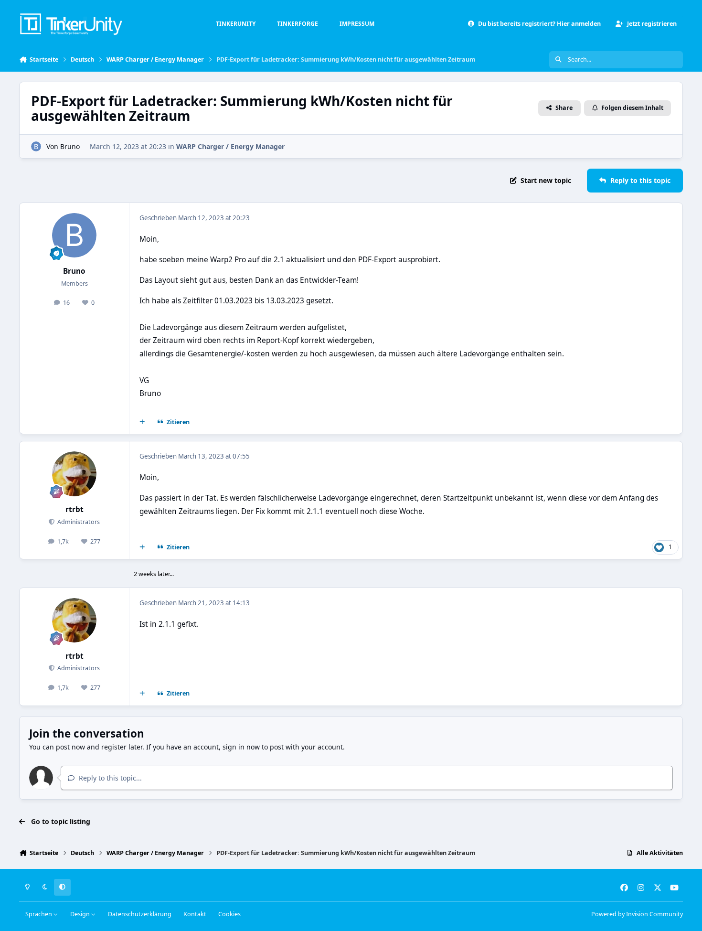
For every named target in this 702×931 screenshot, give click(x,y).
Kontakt (194, 914)
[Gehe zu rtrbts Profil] (74, 473)
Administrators (78, 522)
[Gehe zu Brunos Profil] (36, 146)
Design (80, 914)
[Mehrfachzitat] (142, 422)
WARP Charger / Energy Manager (230, 146)
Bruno (70, 146)
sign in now (241, 746)
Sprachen (39, 914)
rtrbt (74, 509)
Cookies (229, 914)
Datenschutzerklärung (139, 914)
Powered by (637, 914)
